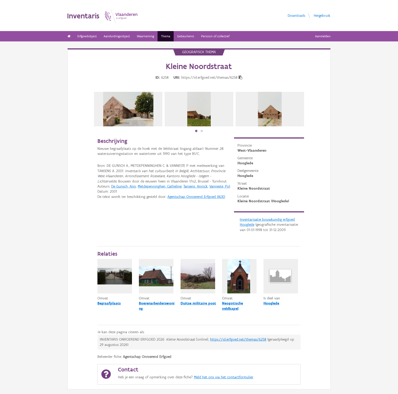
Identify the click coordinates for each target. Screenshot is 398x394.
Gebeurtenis (185, 36)
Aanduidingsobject (117, 36)
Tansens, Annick (195, 186)
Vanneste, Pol (219, 186)
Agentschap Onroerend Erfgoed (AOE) (196, 196)
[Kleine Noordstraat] (128, 109)
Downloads (296, 15)
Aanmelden (323, 36)
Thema (165, 36)
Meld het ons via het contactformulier (223, 377)
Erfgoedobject (87, 36)
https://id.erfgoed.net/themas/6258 (238, 339)
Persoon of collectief (215, 36)
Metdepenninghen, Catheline (159, 186)
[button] (196, 131)
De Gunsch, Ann (123, 186)
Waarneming (145, 36)
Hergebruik (322, 15)
